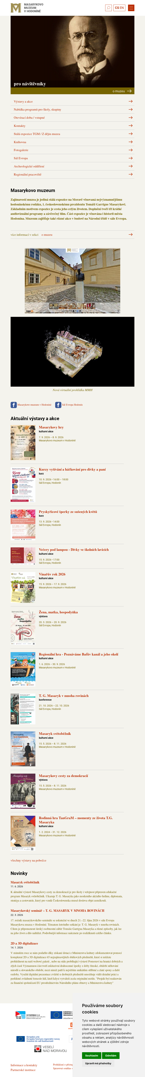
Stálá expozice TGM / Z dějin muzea (37, 134)
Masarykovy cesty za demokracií (63, 775)
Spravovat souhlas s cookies (67, 1068)
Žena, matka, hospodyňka (58, 612)
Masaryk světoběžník (55, 733)
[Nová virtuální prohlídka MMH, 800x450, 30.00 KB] (72, 384)
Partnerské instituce (23, 1070)
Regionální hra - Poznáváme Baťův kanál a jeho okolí (78, 654)
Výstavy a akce (23, 101)
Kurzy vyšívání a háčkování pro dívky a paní (72, 469)
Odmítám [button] (110, 1055)
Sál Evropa (21, 158)
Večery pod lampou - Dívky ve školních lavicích (74, 549)
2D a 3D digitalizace (24, 943)
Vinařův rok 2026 (52, 574)
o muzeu (47, 234)
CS (117, 8)
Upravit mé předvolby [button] (98, 1063)
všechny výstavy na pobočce (28, 860)
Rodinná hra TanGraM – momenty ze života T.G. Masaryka (76, 820)
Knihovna (20, 142)
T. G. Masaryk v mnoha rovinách (64, 695)
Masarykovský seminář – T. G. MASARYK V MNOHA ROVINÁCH (57, 910)
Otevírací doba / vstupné (29, 117)
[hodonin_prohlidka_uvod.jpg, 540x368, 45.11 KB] (72, 311)
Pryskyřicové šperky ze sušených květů (68, 511)
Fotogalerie (21, 150)
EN (122, 8)
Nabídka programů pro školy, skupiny (37, 109)
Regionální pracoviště (27, 174)
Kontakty (19, 125)
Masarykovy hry (51, 427)
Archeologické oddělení (29, 166)
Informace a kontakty (24, 1065)
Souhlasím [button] (91, 1055)
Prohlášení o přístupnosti (65, 1064)
